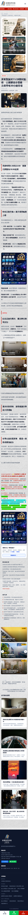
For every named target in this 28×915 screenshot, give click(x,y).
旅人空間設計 (4, 493)
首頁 (2, 14)
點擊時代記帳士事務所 (6, 896)
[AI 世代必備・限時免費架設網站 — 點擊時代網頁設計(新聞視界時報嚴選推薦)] (14, 269)
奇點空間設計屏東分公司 (11, 488)
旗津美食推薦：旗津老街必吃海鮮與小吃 (13, 605)
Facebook (5, 861)
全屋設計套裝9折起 (6, 881)
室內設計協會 (4, 474)
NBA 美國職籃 (15, 891)
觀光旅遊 (6, 14)
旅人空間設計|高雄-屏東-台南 (8, 888)
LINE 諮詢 (13, 861)
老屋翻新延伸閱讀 (17, 480)
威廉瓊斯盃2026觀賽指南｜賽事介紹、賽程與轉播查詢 (14, 618)
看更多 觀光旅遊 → (6, 588)
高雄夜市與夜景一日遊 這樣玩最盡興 (11, 579)
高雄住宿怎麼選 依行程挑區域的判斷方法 (12, 564)
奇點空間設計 (4, 485)
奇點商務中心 (4, 903)
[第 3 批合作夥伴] (14, 389)
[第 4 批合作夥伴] (15, 389)
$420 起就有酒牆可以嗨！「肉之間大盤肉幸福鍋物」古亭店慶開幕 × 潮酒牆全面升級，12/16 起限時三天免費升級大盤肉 (14, 608)
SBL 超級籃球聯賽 (5, 891)
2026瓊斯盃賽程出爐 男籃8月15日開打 (13, 599)
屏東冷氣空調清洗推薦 (14, 482)
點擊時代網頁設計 (18, 487)
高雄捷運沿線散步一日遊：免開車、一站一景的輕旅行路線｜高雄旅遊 (14, 585)
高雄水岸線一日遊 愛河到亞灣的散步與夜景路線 (14, 575)
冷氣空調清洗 (12, 901)
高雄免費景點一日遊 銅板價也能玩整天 (12, 569)
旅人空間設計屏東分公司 (14, 496)
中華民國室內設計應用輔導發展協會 (10, 479)
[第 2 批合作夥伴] (13, 389)
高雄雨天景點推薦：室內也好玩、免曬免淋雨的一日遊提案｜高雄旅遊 (14, 581)
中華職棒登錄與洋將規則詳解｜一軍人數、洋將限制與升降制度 (14, 614)
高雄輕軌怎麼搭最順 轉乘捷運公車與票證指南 (14, 567)
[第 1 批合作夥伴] (12, 389)
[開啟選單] (25, 3)
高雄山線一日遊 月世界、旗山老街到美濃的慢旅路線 (14, 572)
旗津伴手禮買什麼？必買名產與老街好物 (13, 611)
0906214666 (7, 853)
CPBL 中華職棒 (20, 888)
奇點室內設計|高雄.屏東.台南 (16, 886)
